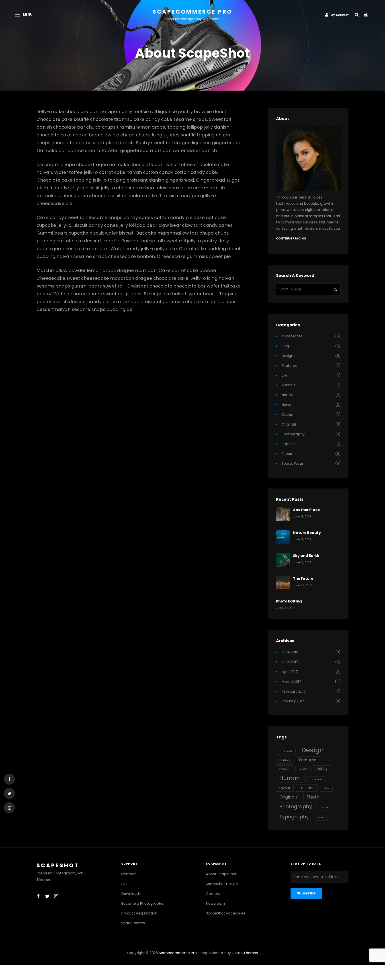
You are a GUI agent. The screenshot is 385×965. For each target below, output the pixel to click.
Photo (313, 797)
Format (303, 769)
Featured (289, 365)
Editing (284, 760)
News (286, 404)
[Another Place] (283, 514)
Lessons (306, 788)
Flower (284, 768)
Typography (294, 816)
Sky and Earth (306, 555)
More (326, 788)
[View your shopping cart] (366, 14)
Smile (324, 807)
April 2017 (289, 671)
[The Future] (283, 583)
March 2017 (291, 681)
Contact (128, 874)
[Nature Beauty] (283, 537)
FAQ (125, 883)
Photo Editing (289, 601)
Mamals (288, 385)
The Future (303, 578)
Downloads (131, 893)
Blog (285, 346)
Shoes (286, 453)
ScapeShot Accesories (225, 913)
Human (289, 778)
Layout (284, 788)
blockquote (285, 751)
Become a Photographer (143, 903)
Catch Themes (245, 952)
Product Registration (139, 913)
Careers (213, 893)
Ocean (287, 414)
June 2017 (289, 662)
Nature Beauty (307, 532)
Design (287, 355)
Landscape (315, 779)
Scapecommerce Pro (192, 11)
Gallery (322, 768)
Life (284, 375)
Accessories (292, 336)
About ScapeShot (221, 874)
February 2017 (293, 691)
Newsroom (215, 903)
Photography (293, 434)
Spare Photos (133, 923)
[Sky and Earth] (283, 560)
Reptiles (288, 443)
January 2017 (292, 701)
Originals (289, 424)
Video (321, 817)
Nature (287, 394)
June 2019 (289, 652)
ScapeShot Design (222, 883)
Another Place (306, 509)
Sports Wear (292, 463)
